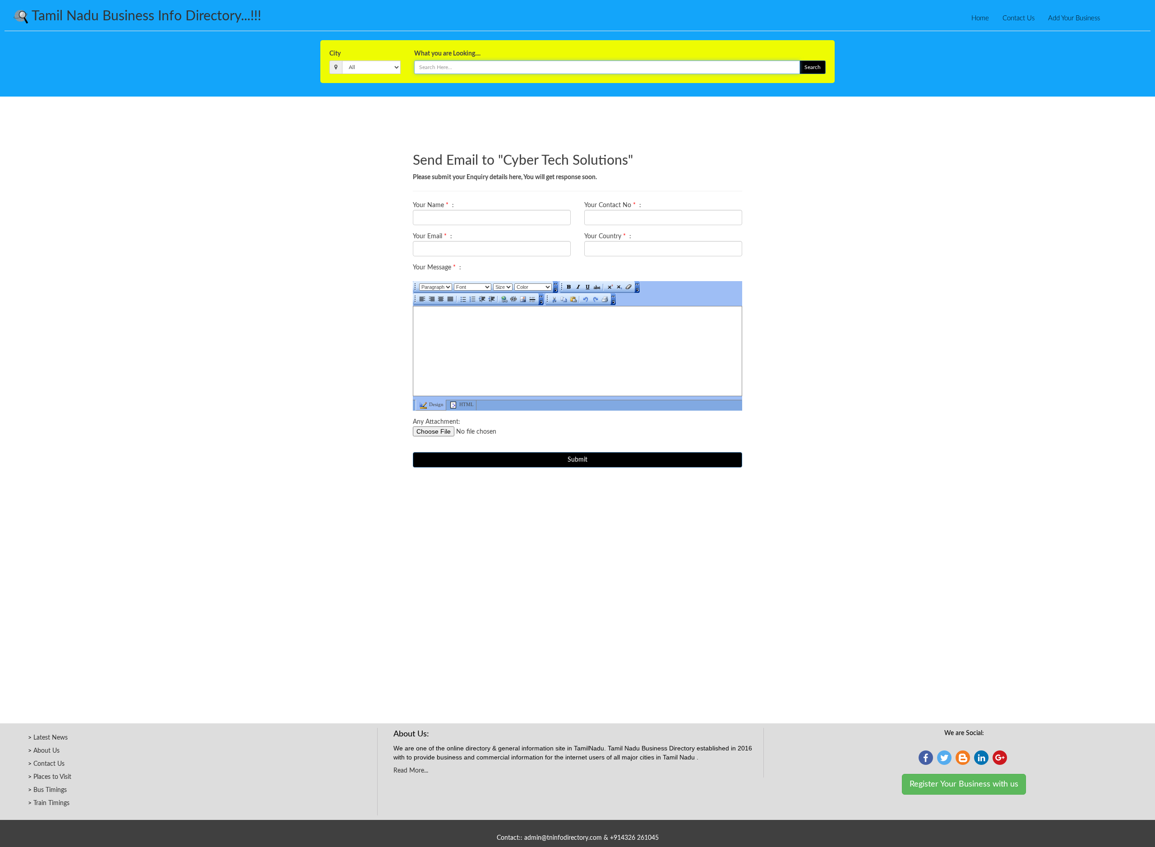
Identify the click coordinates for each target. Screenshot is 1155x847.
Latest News (50, 738)
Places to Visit (52, 777)
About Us (46, 751)
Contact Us (1019, 18)
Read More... (410, 771)
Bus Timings (50, 790)
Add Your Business (1074, 18)
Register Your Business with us (964, 784)
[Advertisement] (577, 121)
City (335, 54)
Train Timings (51, 803)
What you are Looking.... (447, 54)
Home (980, 18)
